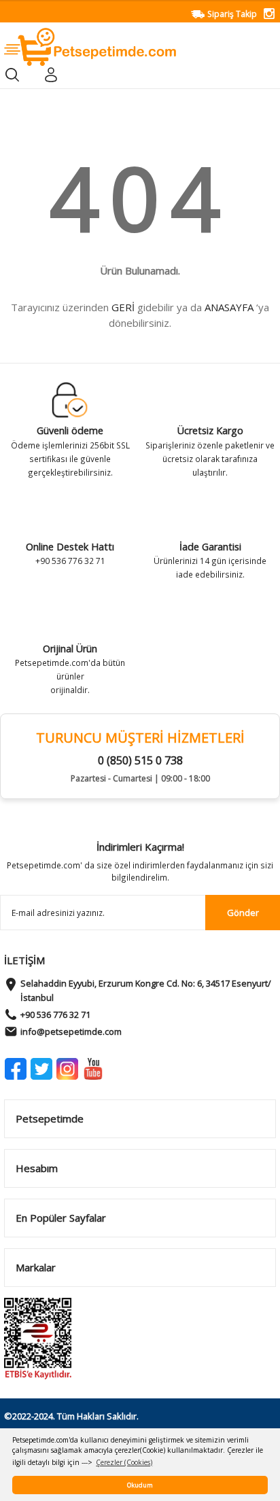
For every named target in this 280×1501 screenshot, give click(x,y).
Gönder (243, 912)
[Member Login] (50, 75)
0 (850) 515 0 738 (140, 760)
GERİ (123, 307)
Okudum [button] (140, 1485)
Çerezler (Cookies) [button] (124, 1462)
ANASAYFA (229, 307)
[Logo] (90, 46)
